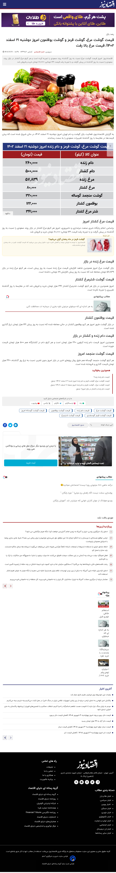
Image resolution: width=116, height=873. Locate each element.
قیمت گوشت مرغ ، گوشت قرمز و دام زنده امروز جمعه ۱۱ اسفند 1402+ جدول (80, 385)
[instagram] (87, 782)
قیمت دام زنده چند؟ (101, 377)
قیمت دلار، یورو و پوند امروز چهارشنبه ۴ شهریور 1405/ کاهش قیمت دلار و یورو (80, 715)
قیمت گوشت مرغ (103, 410)
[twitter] (92, 782)
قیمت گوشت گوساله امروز (32, 410)
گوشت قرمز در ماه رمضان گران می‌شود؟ (67, 239)
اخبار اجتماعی (105, 825)
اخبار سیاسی (105, 800)
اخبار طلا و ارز (105, 796)
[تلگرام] (16, 425)
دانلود (7, 213)
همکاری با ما (47, 775)
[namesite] (107, 4)
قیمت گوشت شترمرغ (70, 415)
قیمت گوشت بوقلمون (60, 410)
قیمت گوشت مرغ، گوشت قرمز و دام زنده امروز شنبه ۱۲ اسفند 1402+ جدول (80, 381)
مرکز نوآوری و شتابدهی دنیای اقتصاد (40, 826)
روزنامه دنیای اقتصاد (47, 799)
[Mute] (65, 464)
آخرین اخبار (105, 689)
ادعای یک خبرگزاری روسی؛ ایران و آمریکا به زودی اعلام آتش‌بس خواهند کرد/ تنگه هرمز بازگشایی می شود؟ (66, 531)
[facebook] (98, 782)
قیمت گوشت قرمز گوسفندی (99, 415)
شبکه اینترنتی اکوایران (46, 803)
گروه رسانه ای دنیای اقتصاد (44, 794)
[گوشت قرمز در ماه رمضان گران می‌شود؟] (99, 245)
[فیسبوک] (5, 425)
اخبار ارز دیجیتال (104, 829)
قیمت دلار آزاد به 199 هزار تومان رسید (96, 721)
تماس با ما (48, 771)
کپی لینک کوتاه (107, 425)
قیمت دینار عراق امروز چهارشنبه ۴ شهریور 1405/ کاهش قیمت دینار (84, 727)
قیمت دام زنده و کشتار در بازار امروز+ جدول (92, 389)
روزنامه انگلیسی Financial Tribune (41, 812)
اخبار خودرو (106, 812)
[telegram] (81, 782)
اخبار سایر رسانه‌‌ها (103, 833)
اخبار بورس (106, 804)
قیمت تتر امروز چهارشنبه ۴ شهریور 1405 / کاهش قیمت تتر (87, 732)
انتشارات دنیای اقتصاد (46, 817)
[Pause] (61, 464)
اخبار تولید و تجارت (102, 821)
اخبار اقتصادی (39, 52)
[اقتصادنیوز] (87, 764)
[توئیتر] (10, 425)
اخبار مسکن (106, 808)
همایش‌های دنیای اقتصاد (45, 821)
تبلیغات (49, 767)
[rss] (76, 782)
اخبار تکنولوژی (105, 816)
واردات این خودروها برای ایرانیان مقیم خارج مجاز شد (91, 695)
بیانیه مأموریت (46, 779)
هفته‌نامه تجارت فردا (47, 808)
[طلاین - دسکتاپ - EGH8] (58, 20)
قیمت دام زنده (83, 410)
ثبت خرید (30, 462)
